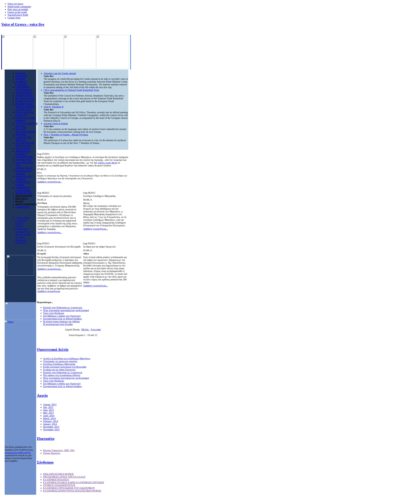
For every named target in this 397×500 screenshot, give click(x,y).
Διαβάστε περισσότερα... (49, 181)
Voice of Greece (15, 3)
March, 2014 (49, 418)
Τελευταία (96, 329)
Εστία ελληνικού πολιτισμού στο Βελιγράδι (64, 367)
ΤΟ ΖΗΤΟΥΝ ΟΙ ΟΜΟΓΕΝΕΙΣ (24, 144)
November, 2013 (51, 429)
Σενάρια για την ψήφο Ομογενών (59, 369)
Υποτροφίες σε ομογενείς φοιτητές (60, 361)
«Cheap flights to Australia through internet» (22, 221)
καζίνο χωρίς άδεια (107, 162)
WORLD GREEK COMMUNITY (25, 108)
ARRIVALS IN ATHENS (23, 178)
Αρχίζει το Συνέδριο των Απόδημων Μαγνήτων (66, 358)
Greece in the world (17, 12)
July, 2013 (48, 407)
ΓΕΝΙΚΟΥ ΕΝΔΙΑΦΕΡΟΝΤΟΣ (59, 485)
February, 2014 (50, 421)
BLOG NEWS (23, 148)
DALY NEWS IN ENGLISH (24, 113)
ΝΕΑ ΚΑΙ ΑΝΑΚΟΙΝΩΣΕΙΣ (25, 130)
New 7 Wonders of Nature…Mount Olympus (66, 134)
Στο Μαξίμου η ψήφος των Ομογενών (62, 316)
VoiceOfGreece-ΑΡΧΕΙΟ (23, 172)
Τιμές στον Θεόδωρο (53, 313)
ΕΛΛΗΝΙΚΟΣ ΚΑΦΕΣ (22, 183)
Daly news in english (17, 9)
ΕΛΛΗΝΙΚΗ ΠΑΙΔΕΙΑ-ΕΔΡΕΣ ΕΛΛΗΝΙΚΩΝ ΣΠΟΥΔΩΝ (73, 482)
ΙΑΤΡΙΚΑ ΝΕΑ (23, 159)
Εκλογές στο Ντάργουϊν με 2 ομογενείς (62, 307)
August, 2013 (49, 404)
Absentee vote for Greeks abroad (60, 73)
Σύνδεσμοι (45, 462)
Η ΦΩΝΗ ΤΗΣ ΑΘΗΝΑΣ (23, 139)
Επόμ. (86, 329)
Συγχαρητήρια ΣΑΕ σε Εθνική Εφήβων (62, 318)
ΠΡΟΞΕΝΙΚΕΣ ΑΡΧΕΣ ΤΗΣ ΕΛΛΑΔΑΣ (64, 477)
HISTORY (21, 134)
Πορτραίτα (45, 438)
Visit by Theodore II (53, 106)
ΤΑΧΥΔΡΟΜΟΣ (24, 157)
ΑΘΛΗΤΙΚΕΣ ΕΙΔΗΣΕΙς (22, 153)
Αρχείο (42, 395)
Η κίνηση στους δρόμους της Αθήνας (61, 321)
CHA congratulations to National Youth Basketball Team (71, 90)
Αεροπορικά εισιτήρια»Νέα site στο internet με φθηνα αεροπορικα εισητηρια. (23, 236)
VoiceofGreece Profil (17, 15)
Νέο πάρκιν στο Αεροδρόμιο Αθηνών (61, 375)
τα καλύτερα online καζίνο (18, 452)
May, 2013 (48, 413)
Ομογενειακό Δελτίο (52, 349)
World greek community (19, 6)
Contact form (13, 17)
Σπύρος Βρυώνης (51, 453)
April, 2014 (48, 415)
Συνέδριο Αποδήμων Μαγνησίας (59, 364)
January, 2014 (50, 424)
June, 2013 (48, 410)
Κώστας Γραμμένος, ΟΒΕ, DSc (59, 450)
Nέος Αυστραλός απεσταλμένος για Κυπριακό (66, 310)
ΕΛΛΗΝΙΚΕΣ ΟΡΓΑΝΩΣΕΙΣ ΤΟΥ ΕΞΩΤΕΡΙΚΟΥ (69, 488)
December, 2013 (51, 426)
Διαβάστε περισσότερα (48, 291)
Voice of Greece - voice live (22, 24)
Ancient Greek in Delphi (56, 123)
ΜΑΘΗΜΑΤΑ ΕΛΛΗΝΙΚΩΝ (23, 189)
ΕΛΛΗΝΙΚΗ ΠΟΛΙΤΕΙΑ (56, 479)
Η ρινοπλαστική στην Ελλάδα (58, 324)
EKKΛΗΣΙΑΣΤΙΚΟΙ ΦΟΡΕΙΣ (58, 474)
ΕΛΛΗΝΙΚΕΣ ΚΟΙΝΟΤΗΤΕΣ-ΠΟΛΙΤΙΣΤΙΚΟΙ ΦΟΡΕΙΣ (72, 490)
